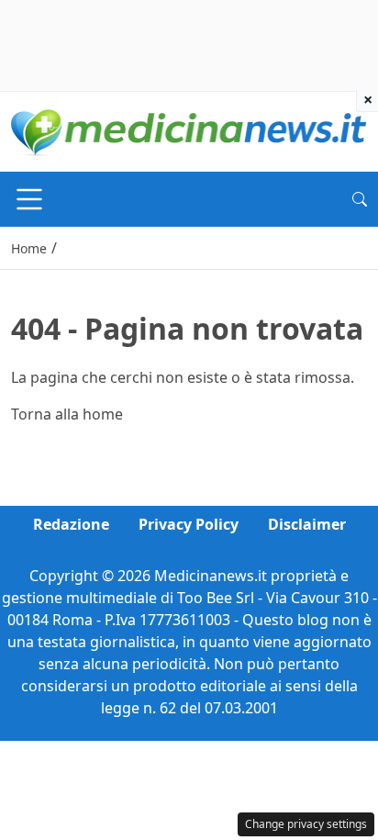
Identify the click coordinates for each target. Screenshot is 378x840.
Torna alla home (67, 414)
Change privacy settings (306, 824)
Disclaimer (307, 524)
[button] (359, 199)
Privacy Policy (189, 524)
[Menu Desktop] (29, 199)
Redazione (71, 524)
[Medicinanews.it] (189, 130)
